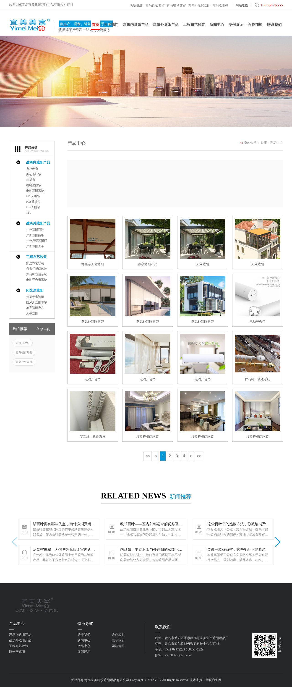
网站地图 (242, 5)
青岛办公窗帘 (155, 5)
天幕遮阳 (32, 313)
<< (148, 456)
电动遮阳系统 (35, 190)
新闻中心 (217, 24)
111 (28, 212)
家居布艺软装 (35, 263)
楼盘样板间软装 (36, 268)
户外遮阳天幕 (35, 246)
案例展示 (236, 24)
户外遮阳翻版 (35, 235)
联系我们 (274, 24)
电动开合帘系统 (36, 279)
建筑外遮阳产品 (166, 24)
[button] (277, 542)
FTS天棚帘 (33, 196)
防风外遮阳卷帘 (36, 302)
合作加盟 (255, 24)
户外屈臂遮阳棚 (36, 240)
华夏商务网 (214, 680)
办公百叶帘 (33, 174)
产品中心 (276, 142)
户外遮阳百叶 (35, 229)
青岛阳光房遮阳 (199, 5)
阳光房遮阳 (34, 290)
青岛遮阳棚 (220, 5)
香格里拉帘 (33, 185)
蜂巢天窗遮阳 (35, 297)
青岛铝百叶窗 (24, 352)
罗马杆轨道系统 (36, 274)
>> (199, 456)
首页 (95, 24)
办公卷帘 (32, 168)
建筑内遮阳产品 (136, 24)
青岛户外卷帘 (24, 362)
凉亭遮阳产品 (35, 307)
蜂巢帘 (30, 179)
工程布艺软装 (194, 24)
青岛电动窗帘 (176, 5)
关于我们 (111, 24)
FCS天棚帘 (33, 201)
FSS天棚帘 (33, 207)
